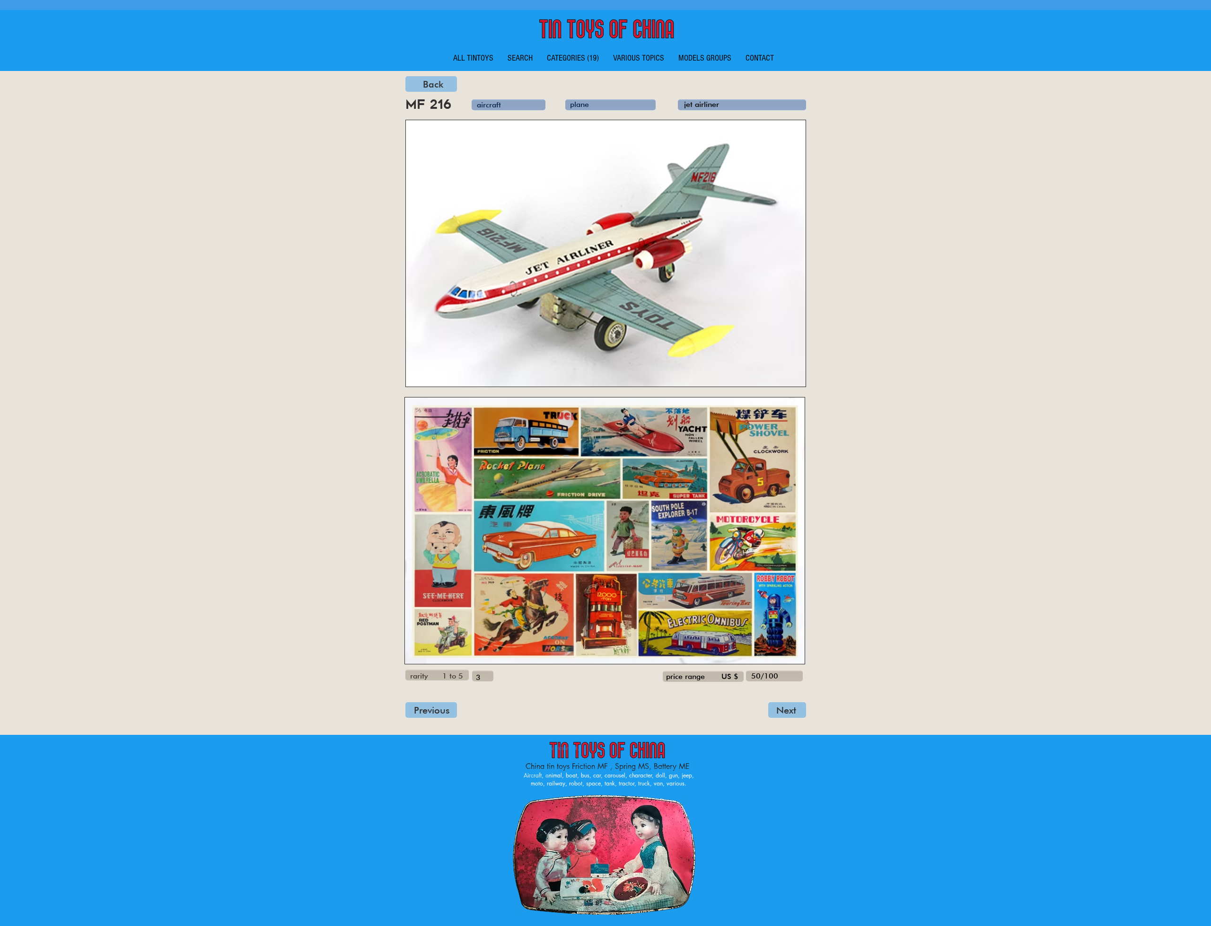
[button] (573, 58)
